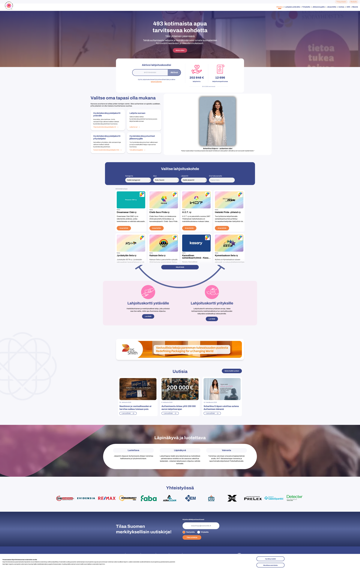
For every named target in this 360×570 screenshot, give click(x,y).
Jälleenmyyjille (318, 7)
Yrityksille (306, 7)
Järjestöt (184, 176)
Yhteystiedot (341, 2)
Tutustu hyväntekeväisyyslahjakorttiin (106, 150)
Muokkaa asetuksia (270, 565)
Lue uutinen (126, 413)
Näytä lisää (180, 267)
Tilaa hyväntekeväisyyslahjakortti (104, 127)
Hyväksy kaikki (270, 559)
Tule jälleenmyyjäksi (136, 150)
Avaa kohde (124, 228)
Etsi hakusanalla (215, 176)
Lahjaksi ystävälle (292, 7)
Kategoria (129, 176)
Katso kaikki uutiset (232, 371)
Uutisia (341, 7)
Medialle (353, 2)
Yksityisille (190, 532)
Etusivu (280, 7)
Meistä (355, 7)
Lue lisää (212, 319)
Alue (155, 176)
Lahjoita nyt (133, 127)
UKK (348, 7)
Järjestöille (331, 7)
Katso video (180, 50)
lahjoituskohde (156, 82)
